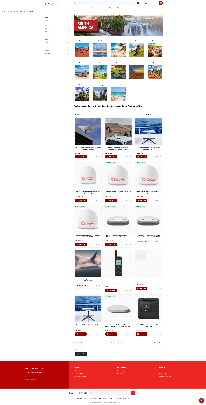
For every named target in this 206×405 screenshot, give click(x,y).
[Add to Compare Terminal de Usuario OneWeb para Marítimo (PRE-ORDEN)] (99, 200)
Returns (168, 376)
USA (128, 398)
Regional (16, 11)
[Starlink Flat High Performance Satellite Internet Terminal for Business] (88, 131)
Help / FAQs (162, 373)
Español (60, 3)
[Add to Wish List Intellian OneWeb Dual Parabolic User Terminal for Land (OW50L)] (126, 200)
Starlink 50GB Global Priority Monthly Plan (88, 324)
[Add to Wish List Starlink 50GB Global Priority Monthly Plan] (96, 334)
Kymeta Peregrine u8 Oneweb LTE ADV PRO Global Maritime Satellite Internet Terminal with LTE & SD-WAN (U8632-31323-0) (118, 236)
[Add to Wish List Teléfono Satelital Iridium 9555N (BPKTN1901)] (126, 290)
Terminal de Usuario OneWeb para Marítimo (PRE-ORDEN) (88, 192)
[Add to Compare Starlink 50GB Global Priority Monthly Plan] (99, 334)
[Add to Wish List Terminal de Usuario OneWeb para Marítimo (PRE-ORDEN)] (96, 200)
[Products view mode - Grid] (76, 114)
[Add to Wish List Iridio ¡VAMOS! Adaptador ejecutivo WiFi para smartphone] (156, 334)
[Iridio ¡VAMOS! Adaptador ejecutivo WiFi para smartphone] (148, 309)
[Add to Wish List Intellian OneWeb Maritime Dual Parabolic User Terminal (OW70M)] (96, 244)
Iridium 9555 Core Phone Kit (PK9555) (148, 279)
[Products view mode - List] (78, 114)
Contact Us (162, 371)
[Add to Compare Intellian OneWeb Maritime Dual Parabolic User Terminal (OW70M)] (99, 244)
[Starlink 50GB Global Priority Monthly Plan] (88, 309)
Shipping (162, 376)
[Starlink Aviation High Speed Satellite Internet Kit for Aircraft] (88, 263)
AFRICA (79, 398)
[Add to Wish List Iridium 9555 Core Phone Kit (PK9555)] (156, 288)
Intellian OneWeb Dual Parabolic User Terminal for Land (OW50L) (118, 192)
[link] (111, 342)
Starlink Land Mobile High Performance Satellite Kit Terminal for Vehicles (118, 148)
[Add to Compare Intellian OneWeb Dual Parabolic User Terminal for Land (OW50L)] (130, 200)
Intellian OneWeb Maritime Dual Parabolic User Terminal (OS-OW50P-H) (149, 192)
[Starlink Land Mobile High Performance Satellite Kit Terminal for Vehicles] (118, 131)
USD (67, 3)
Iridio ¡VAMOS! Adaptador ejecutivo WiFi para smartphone (148, 325)
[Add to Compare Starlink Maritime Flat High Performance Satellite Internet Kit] (160, 156)
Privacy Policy (79, 373)
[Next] (125, 342)
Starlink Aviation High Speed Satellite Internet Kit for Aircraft (88, 279)
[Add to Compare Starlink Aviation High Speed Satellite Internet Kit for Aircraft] (99, 285)
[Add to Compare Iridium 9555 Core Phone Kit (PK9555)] (160, 288)
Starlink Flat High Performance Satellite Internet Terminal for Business (88, 148)
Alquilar (94, 7)
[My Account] (146, 3)
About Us (77, 371)
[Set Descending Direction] (162, 114)
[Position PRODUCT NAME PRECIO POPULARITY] (152, 114)
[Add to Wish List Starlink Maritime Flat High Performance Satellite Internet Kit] (156, 156)
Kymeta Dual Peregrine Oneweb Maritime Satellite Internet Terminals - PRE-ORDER (148, 236)
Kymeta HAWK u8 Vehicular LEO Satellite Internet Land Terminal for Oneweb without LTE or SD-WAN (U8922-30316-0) (118, 325)
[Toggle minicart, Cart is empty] (161, 3)
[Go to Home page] (48, 3)
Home (3, 11)
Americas (22, 11)
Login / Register (121, 371)
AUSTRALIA (92, 398)
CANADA (101, 398)
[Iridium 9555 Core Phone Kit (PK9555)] (148, 263)
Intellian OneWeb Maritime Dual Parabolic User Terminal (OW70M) (88, 236)
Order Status (120, 373)
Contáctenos (120, 7)
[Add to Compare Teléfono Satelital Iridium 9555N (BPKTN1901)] (130, 290)
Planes (102, 7)
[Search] (138, 3)
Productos (84, 7)
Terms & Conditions (80, 376)
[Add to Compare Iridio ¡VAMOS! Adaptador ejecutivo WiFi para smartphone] (160, 334)
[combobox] (107, 3)
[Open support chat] (201, 400)
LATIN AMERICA (119, 398)
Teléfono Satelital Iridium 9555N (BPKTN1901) (118, 279)
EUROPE (109, 398)
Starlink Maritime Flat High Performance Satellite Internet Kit (149, 148)
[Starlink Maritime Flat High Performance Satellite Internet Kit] (148, 131)
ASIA (85, 398)
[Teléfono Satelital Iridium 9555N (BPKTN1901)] (118, 263)
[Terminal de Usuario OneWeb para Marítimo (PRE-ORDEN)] (88, 175)
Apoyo (111, 7)
